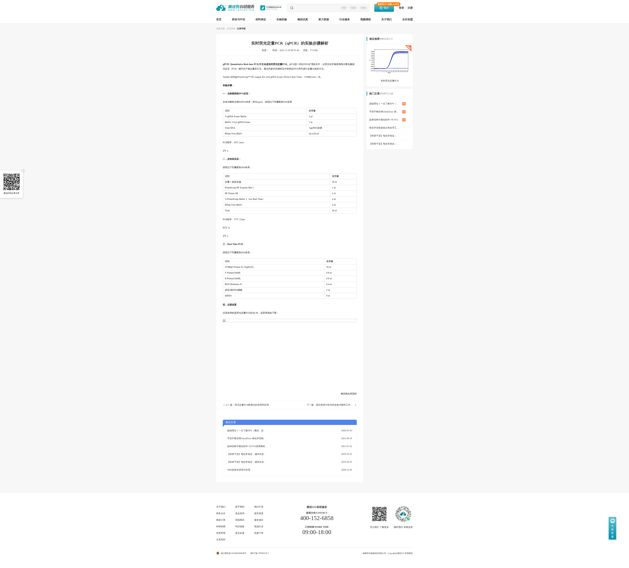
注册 (410, 8)
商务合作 (220, 513)
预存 (386, 6)
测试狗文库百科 (349, 394)
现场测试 (239, 520)
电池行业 (258, 526)
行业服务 (344, 19)
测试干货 (258, 507)
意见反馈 (239, 533)
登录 (401, 8)
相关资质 (258, 513)
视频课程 (365, 19)
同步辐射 (239, 526)
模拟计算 (220, 520)
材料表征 (261, 19)
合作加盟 (407, 19)
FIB (343, 8)
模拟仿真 (302, 19)
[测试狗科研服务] (235, 8)
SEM (363, 8)
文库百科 (231, 28)
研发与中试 (238, 19)
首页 (218, 19)
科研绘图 (220, 526)
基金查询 (239, 513)
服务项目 (258, 520)
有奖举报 (220, 533)
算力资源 (323, 19)
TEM (353, 8)
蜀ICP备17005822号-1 (259, 553)
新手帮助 (239, 507)
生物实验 (281, 19)
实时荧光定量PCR (277, 64)
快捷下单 (258, 533)
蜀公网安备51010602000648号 (233, 553)
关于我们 (386, 19)
